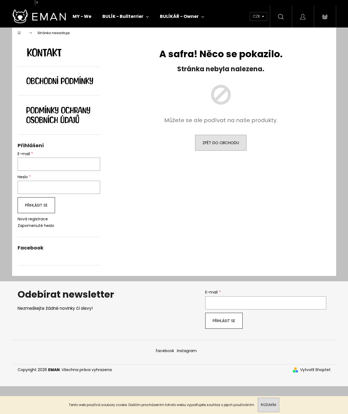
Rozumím (268, 404)
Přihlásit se (36, 205)
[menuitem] (82, 17)
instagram (187, 350)
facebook (165, 350)
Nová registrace (33, 219)
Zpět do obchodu (220, 143)
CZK (257, 16)
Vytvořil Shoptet (315, 369)
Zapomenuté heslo (36, 225)
